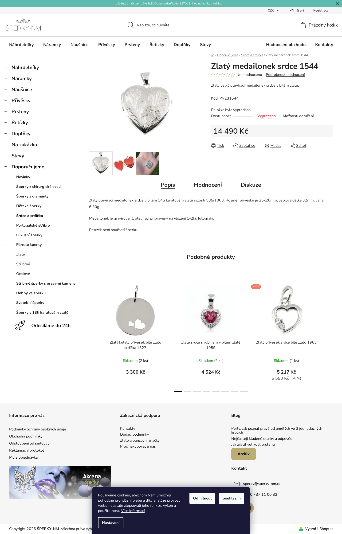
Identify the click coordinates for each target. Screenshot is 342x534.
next (329, 337)
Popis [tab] (168, 185)
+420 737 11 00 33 (260, 494)
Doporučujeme (28, 166)
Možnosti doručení (298, 116)
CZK (271, 10)
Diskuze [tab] (251, 185)
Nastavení (110, 522)
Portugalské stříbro (33, 225)
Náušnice (22, 89)
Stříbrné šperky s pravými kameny (45, 283)
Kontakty (127, 429)
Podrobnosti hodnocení (285, 74)
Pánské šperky (29, 244)
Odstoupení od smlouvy (29, 443)
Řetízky (20, 122)
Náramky (22, 78)
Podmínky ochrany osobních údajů (37, 429)
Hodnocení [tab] (208, 185)
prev (93, 337)
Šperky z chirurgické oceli (38, 186)
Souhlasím (232, 498)
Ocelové (23, 273)
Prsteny (20, 111)
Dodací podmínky (134, 435)
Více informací (133, 510)
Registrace (320, 10)
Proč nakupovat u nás (138, 447)
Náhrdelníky (25, 67)
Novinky (23, 177)
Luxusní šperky (29, 235)
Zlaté (20, 254)
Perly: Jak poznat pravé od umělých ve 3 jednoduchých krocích (276, 431)
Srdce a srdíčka (29, 215)
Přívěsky (21, 100)
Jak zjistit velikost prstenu (253, 445)
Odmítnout (202, 498)
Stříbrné (23, 264)
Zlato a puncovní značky (140, 441)
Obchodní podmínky (26, 436)
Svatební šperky (30, 302)
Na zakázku (24, 144)
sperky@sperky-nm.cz (261, 483)
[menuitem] (21, 45)
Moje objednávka (23, 457)
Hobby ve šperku (31, 293)
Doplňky (21, 133)
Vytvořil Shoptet (319, 528)
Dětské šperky (28, 206)
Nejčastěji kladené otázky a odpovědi (262, 439)
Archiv (244, 454)
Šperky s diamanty (32, 196)
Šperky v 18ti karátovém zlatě (42, 312)
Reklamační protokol (26, 450)
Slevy (18, 155)
